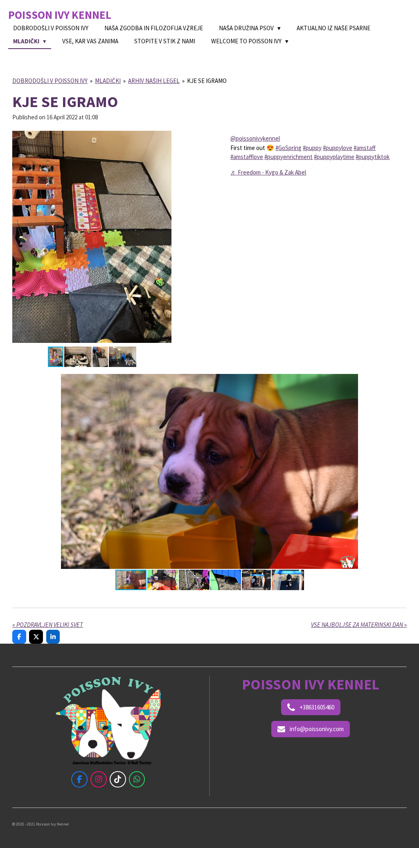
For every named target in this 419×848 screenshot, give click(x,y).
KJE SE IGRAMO (207, 81)
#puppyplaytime (334, 157)
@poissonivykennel (255, 138)
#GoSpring (288, 148)
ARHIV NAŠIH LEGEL (154, 81)
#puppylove (337, 148)
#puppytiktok (373, 157)
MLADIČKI (108, 81)
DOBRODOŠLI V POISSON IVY (50, 81)
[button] (164, 135)
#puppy (312, 148)
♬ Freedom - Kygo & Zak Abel (268, 172)
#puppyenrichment (288, 157)
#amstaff (365, 148)
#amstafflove (246, 157)
